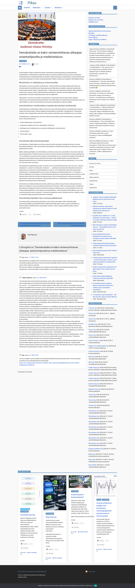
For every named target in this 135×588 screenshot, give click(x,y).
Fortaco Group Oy (94, 340)
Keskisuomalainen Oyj (95, 449)
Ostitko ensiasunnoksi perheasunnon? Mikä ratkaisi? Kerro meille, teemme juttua (105, 269)
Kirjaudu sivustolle (94, 18)
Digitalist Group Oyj (94, 389)
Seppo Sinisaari (33, 552)
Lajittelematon (93, 174)
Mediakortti (42, 572)
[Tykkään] (20, 67)
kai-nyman (36, 64)
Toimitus (27, 572)
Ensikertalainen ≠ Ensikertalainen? (77, 496)
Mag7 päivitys (51, 517)
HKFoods (91, 357)
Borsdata (91, 33)
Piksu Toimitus (108, 549)
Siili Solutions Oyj (94, 411)
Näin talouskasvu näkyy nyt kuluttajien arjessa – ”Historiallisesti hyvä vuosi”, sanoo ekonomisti (105, 227)
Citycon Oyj (92, 313)
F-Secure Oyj (93, 308)
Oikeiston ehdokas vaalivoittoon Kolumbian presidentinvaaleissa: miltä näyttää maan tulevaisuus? (105, 208)
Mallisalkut (36, 8)
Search (115, 8)
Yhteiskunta (23, 61)
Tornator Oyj (92, 405)
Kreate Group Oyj (94, 384)
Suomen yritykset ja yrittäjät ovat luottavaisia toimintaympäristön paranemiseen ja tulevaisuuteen (104, 509)
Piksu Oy (20, 572)
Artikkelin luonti (93, 22)
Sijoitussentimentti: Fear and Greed (100, 31)
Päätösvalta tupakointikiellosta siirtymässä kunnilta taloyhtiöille (103, 277)
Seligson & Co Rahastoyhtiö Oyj (98, 346)
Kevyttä (91, 167)
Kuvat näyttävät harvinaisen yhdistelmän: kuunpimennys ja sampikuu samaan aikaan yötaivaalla (104, 236)
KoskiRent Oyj (93, 324)
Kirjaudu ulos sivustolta (96, 20)
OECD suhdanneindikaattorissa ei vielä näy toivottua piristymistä (71, 224)
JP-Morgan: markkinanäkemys (98, 35)
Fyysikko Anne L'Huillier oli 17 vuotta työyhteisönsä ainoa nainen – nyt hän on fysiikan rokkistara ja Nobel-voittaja (105, 218)
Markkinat (58, 8)
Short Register (93, 37)
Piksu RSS (92, 572)
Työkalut (47, 8)
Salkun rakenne (94, 177)
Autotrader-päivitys (27, 515)
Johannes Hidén (83, 532)
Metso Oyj (92, 454)
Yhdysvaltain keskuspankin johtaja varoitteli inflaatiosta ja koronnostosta (104, 244)
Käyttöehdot (34, 572)
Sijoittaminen (93, 181)
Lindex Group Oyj (94, 368)
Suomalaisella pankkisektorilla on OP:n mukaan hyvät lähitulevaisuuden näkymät (34, 224)
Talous (91, 184)
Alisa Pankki (92, 465)
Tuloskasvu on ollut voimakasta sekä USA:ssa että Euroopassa (101, 133)
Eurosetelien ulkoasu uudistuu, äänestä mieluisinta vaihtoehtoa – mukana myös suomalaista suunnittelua (103, 286)
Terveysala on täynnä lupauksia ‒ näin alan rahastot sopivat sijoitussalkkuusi (105, 296)
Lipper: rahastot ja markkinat (97, 40)
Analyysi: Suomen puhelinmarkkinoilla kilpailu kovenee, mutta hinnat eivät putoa (104, 199)
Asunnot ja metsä (94, 163)
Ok (95, 585)
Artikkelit (27, 8)
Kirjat (91, 170)
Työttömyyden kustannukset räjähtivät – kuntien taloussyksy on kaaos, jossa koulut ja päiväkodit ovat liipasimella (105, 260)
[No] (133, 585)
